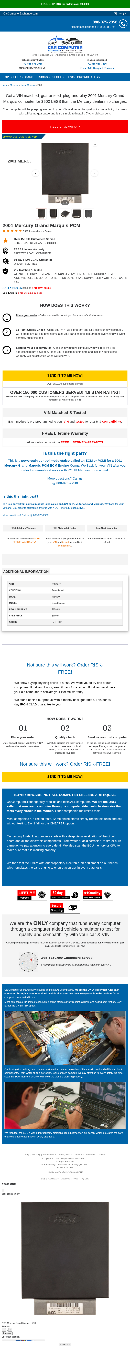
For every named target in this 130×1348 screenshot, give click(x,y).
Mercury (14, 85)
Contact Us (46, 54)
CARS (29, 77)
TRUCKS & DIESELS (49, 77)
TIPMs (70, 77)
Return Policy (49, 1154)
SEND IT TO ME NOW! (65, 375)
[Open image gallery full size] (95, 143)
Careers (101, 1154)
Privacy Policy (65, 1154)
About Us (61, 54)
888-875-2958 (105, 22)
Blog (80, 54)
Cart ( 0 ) (122, 13)
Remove (7, 1333)
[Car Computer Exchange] (65, 44)
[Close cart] (3, 1190)
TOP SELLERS (13, 77)
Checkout (65, 1344)
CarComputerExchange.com (20, 13)
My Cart (85, 1179)
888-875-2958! (67, 483)
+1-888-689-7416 (106, 26)
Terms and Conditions (85, 1154)
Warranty (36, 1154)
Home (34, 54)
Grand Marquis (27, 85)
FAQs (72, 54)
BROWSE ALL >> (88, 77)
